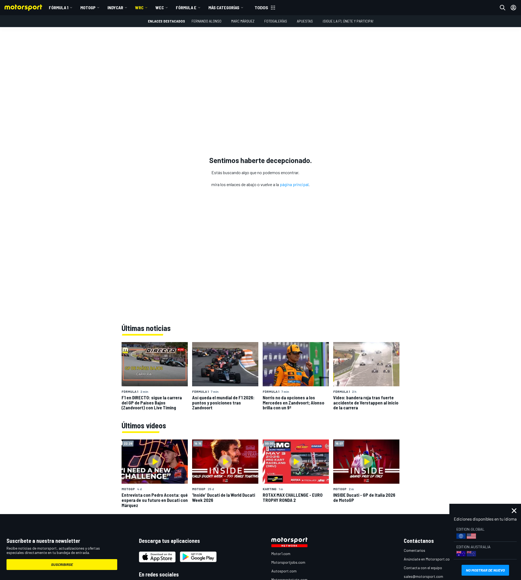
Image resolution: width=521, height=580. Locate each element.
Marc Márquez (243, 21)
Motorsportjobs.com (288, 562)
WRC (139, 7)
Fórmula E (186, 7)
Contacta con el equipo (423, 567)
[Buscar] (502, 7)
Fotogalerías (275, 21)
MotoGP (88, 7)
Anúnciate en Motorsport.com (428, 559)
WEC (159, 7)
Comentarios (414, 550)
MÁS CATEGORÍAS (223, 7)
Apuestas (305, 21)
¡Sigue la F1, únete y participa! (348, 21)
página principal (294, 184)
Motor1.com (280, 553)
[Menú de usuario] (513, 7)
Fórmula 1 (58, 7)
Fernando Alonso (206, 21)
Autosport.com (284, 571)
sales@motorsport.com (423, 576)
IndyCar (115, 7)
